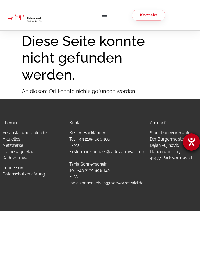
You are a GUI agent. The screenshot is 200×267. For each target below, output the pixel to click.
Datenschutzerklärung (24, 174)
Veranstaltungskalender (25, 132)
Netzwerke (13, 145)
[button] (104, 15)
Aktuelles (11, 139)
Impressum (14, 167)
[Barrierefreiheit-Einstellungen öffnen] (191, 142)
